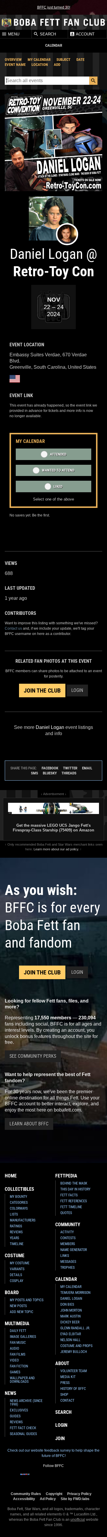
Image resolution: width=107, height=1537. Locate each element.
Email (87, 768)
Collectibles (19, 1189)
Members (67, 1244)
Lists (14, 1214)
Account (85, 34)
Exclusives (19, 1410)
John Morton (71, 1310)
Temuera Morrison (75, 1293)
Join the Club (42, 690)
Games (15, 1372)
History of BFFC (73, 1389)
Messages (68, 1262)
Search (47, 34)
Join (60, 1438)
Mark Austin (70, 1316)
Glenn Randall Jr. (75, 1328)
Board (12, 1292)
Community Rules (26, 1494)
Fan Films (17, 1354)
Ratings (16, 1226)
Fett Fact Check (23, 1428)
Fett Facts (69, 1195)
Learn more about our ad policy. (56, 849)
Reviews (16, 1232)
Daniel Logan (71, 1298)
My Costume (19, 1263)
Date (80, 59)
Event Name (15, 64)
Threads (69, 773)
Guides (15, 1416)
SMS (34, 773)
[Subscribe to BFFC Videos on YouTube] (63, 1478)
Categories (19, 1202)
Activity (67, 1232)
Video (14, 1360)
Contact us (13, 628)
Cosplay (16, 1281)
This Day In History (75, 1189)
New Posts (18, 1306)
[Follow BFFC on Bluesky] (82, 1478)
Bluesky (50, 773)
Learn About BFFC (29, 1124)
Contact (67, 1400)
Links (64, 1256)
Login (77, 690)
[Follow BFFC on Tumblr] (53, 1478)
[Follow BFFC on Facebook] (25, 1478)
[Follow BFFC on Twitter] (44, 1478)
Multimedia (17, 1323)
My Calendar (39, 59)
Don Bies (67, 1304)
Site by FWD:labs (75, 1499)
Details (16, 1275)
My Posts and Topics (26, 1300)
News (10, 1393)
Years (14, 1238)
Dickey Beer (69, 1322)
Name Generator (73, 1250)
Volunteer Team (73, 1371)
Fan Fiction (19, 1366)
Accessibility (24, 1499)
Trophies (67, 1267)
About (62, 1363)
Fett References (73, 1201)
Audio (14, 1348)
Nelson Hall (70, 1340)
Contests (67, 1238)
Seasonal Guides (23, 1434)
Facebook (50, 768)
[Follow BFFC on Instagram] (34, 1478)
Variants (17, 1269)
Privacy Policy (79, 1494)
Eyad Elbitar (70, 1334)
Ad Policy (48, 1499)
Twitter (70, 768)
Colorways (19, 1208)
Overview (13, 59)
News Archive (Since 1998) (26, 1402)
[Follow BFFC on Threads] (72, 1478)
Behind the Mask (73, 1183)
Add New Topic (21, 1312)
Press (65, 1383)
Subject (63, 59)
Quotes (66, 1213)
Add (57, 64)
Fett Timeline (71, 1207)
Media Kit (67, 1377)
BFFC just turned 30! (53, 7)
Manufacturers (22, 1220)
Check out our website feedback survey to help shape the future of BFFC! (53, 1453)
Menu (13, 34)
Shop (64, 1395)
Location (40, 64)
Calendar (66, 1279)
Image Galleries (23, 1337)
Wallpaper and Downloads (22, 1380)
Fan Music (18, 1343)
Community (67, 1224)
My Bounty (18, 1197)
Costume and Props (76, 1346)
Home (11, 1176)
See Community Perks (33, 1056)
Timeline (16, 1244)
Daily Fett (18, 1331)
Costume (14, 1255)
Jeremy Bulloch (73, 1352)
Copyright (54, 1494)
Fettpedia (66, 1176)
